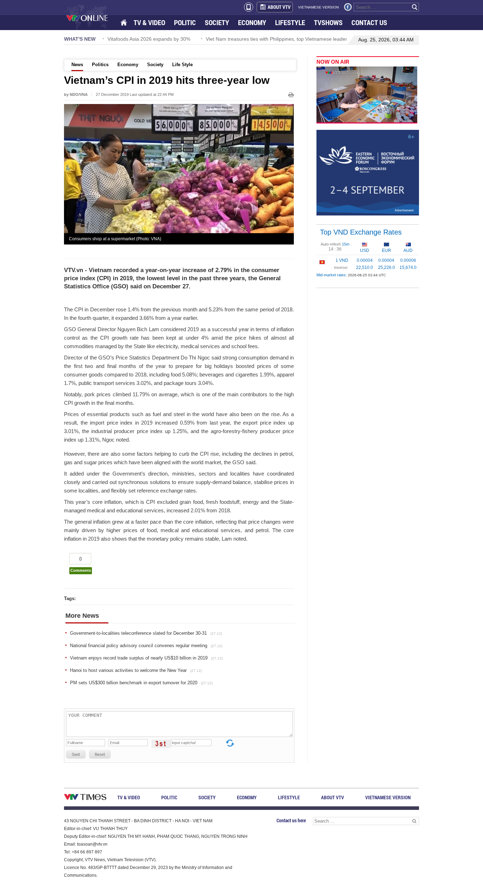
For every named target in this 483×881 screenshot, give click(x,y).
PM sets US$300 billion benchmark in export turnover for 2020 (141, 682)
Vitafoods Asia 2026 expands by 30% (137, 39)
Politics (100, 64)
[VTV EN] (92, 18)
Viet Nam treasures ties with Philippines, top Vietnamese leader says (271, 39)
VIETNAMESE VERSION (318, 7)
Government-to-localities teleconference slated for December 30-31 (146, 633)
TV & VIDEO (149, 22)
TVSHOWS (328, 22)
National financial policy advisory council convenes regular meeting (146, 645)
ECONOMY (252, 22)
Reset (100, 754)
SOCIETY (217, 22)
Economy (127, 64)
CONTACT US (369, 22)
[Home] (124, 22)
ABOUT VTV (279, 7)
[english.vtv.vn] (85, 798)
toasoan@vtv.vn (92, 844)
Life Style (182, 64)
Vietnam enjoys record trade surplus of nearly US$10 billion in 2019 (146, 658)
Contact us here (291, 820)
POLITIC (185, 22)
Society (155, 64)
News (77, 64)
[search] (415, 7)
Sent (76, 754)
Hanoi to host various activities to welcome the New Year (136, 670)
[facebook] (348, 7)
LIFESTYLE (290, 22)
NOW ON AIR (332, 62)
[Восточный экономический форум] (367, 172)
